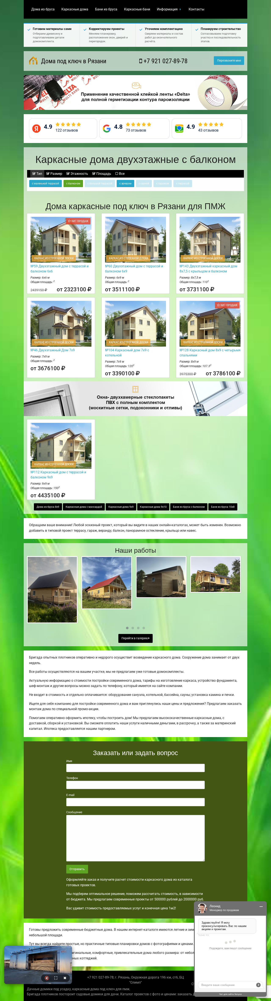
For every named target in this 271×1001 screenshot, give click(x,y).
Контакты (196, 9)
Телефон (72, 778)
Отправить (77, 869)
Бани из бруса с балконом (189, 506)
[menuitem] (43, 9)
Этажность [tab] (79, 174)
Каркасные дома (74, 9)
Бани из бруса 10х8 (223, 506)
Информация (167, 9)
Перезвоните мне (229, 60)
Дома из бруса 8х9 (48, 506)
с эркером (125, 183)
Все (121, 174)
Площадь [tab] (103, 174)
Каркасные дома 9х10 (153, 506)
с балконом (73, 183)
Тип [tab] (39, 174)
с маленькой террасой (45, 183)
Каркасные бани (137, 9)
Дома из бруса (43, 9)
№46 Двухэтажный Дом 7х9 (52, 350)
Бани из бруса (106, 9)
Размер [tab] (56, 174)
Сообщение (74, 812)
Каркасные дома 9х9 (121, 506)
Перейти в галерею (135, 638)
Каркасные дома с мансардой (84, 506)
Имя (69, 761)
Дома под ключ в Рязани (73, 61)
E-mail (70, 795)
